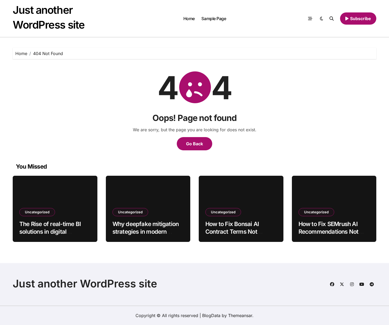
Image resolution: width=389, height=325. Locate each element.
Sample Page (213, 18)
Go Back (194, 143)
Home (189, 18)
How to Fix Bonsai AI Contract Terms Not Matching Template (232, 231)
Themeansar (240, 315)
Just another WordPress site (85, 283)
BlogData (211, 315)
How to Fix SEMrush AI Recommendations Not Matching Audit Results (328, 231)
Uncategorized (37, 212)
